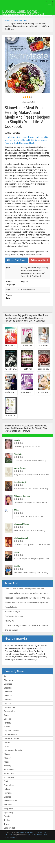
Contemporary (10, 707)
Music (6, 762)
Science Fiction (10, 801)
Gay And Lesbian (11, 730)
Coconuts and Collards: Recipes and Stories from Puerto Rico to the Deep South (29, 593)
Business (8, 684)
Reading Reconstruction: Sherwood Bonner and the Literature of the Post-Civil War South (29, 598)
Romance (8, 793)
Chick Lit (7, 688)
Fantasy (7, 723)
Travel (6, 824)
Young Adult (9, 828)
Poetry (6, 781)
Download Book (40, 260)
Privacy (46, 835)
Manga (7, 754)
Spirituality (8, 812)
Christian (8, 695)
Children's (8, 692)
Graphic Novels (10, 734)
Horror (7, 746)
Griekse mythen (11, 630)
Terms (39, 835)
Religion (7, 789)
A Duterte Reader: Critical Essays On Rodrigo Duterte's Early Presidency (29, 602)
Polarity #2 (9, 621)
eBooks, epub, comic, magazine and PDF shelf (23, 12)
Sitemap (14, 837)
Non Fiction (9, 770)
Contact (7, 837)
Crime (6, 715)
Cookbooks (9, 711)
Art (5, 676)
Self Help (8, 804)
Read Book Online (17, 260)
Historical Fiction (11, 738)
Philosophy (9, 777)
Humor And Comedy (13, 750)
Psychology (9, 785)
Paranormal (9, 773)
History (7, 742)
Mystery (7, 766)
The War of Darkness (14, 616)
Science (7, 797)
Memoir (7, 758)
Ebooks (7, 719)
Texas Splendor (11, 607)
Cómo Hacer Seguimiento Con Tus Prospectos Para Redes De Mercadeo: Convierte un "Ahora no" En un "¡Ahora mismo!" (29, 625)
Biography (8, 680)
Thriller (7, 820)
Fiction (7, 726)
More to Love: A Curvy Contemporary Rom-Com (24, 589)
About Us (32, 835)
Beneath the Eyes (12, 612)
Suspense (8, 808)
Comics (7, 703)
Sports (7, 816)
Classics (7, 699)
